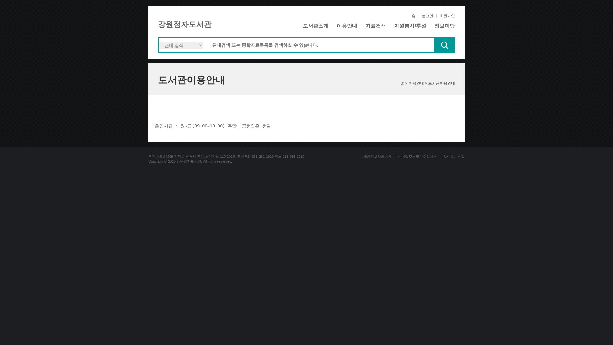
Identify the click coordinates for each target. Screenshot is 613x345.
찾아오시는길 (454, 156)
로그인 (427, 16)
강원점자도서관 (185, 24)
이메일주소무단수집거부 (417, 156)
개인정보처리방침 (377, 156)
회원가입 (447, 16)
